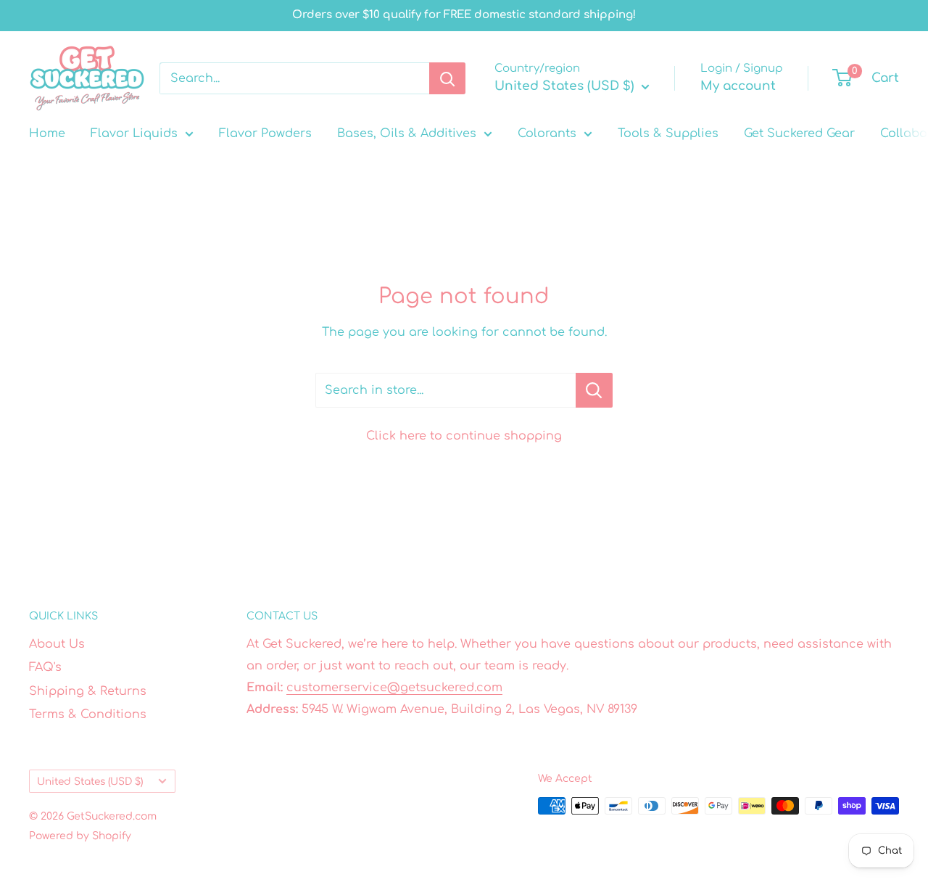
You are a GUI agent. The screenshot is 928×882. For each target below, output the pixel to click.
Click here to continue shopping (464, 435)
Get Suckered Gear (799, 133)
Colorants (547, 133)
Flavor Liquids (134, 133)
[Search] (447, 78)
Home (47, 133)
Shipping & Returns (87, 691)
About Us (57, 644)
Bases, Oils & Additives (406, 133)
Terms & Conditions (87, 714)
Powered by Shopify (80, 836)
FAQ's (45, 667)
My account (738, 86)
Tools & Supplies (668, 133)
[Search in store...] (594, 390)
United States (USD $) (90, 781)
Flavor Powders (265, 133)
